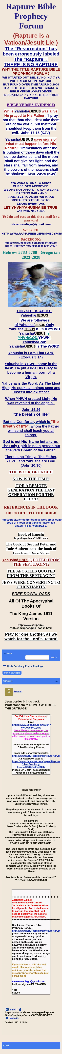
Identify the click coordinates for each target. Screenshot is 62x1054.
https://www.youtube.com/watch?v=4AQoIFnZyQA (31, 726)
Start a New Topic (12, 673)
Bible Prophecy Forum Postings (25, 666)
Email (13, 1009)
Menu (9, 653)
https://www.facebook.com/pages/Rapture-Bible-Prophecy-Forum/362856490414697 (36, 764)
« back (6, 1045)
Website (14, 1018)
